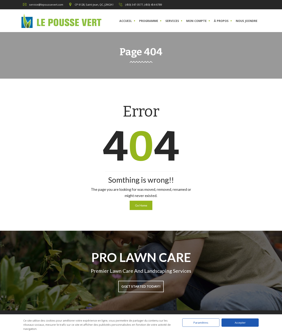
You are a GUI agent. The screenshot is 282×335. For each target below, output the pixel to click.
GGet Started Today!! (141, 286)
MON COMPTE (196, 21)
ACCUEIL (125, 21)
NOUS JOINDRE (246, 21)
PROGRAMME (148, 21)
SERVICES (172, 21)
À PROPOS (221, 21)
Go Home (141, 205)
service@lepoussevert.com (46, 4)
